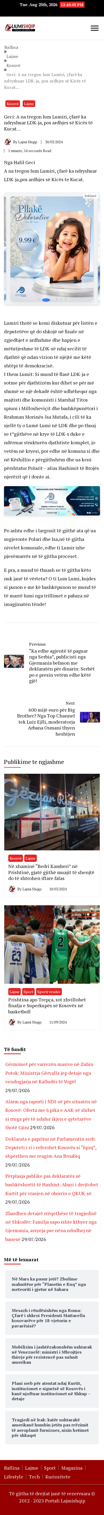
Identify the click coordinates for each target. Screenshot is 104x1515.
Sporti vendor (49, 991)
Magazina (71, 1468)
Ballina (11, 1468)
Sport (28, 991)
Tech (34, 1476)
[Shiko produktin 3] (52, 248)
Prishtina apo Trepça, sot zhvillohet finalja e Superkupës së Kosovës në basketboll (47, 1005)
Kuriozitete (57, 1476)
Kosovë (13, 103)
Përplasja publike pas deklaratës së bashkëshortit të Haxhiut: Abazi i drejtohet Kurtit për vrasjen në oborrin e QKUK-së (51, 1184)
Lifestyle (13, 1476)
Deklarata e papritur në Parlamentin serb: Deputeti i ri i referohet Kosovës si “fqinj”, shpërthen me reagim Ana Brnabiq (50, 1147)
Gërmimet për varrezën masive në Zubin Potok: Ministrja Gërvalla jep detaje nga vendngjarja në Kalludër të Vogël (49, 1073)
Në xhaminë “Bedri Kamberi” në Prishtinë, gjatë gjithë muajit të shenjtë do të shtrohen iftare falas (51, 872)
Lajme (29, 103)
